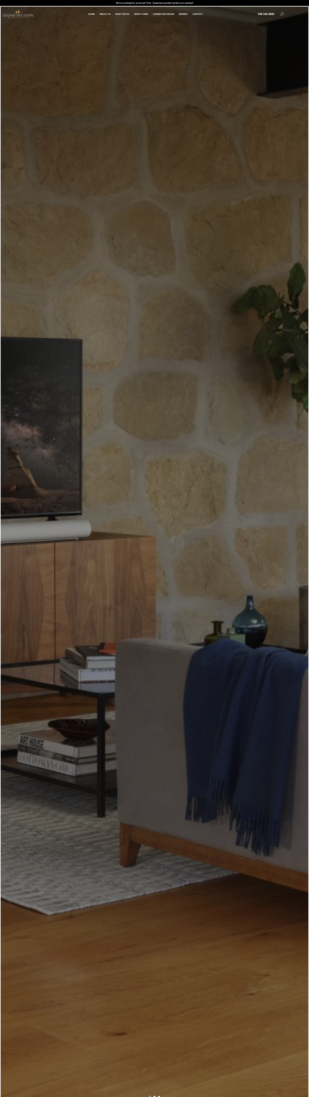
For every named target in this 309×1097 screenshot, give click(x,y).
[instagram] (301, 14)
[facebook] (291, 14)
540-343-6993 (266, 14)
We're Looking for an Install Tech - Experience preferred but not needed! (154, 3)
